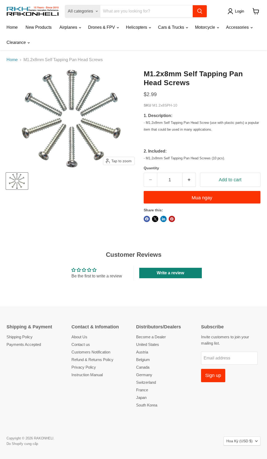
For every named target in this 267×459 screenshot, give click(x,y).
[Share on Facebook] (147, 219)
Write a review (170, 273)
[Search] (200, 11)
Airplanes (68, 27)
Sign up (213, 375)
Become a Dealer (151, 337)
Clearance (17, 42)
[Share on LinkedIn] (163, 219)
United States (147, 344)
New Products (39, 27)
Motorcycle (205, 27)
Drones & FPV (102, 27)
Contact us (80, 344)
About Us (79, 337)
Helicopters (137, 27)
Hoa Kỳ (239, 441)
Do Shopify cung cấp (22, 444)
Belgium (143, 359)
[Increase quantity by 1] (189, 180)
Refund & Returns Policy (92, 359)
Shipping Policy (20, 337)
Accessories (238, 27)
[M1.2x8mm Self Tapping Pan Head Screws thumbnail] (17, 181)
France (142, 390)
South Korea (146, 405)
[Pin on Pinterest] (172, 219)
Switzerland (146, 382)
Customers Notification (90, 352)
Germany (144, 375)
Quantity (151, 168)
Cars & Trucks (171, 27)
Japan (141, 397)
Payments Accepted (24, 344)
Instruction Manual (87, 375)
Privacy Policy (83, 367)
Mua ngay (202, 197)
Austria (142, 352)
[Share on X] (155, 219)
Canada (142, 367)
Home (12, 27)
